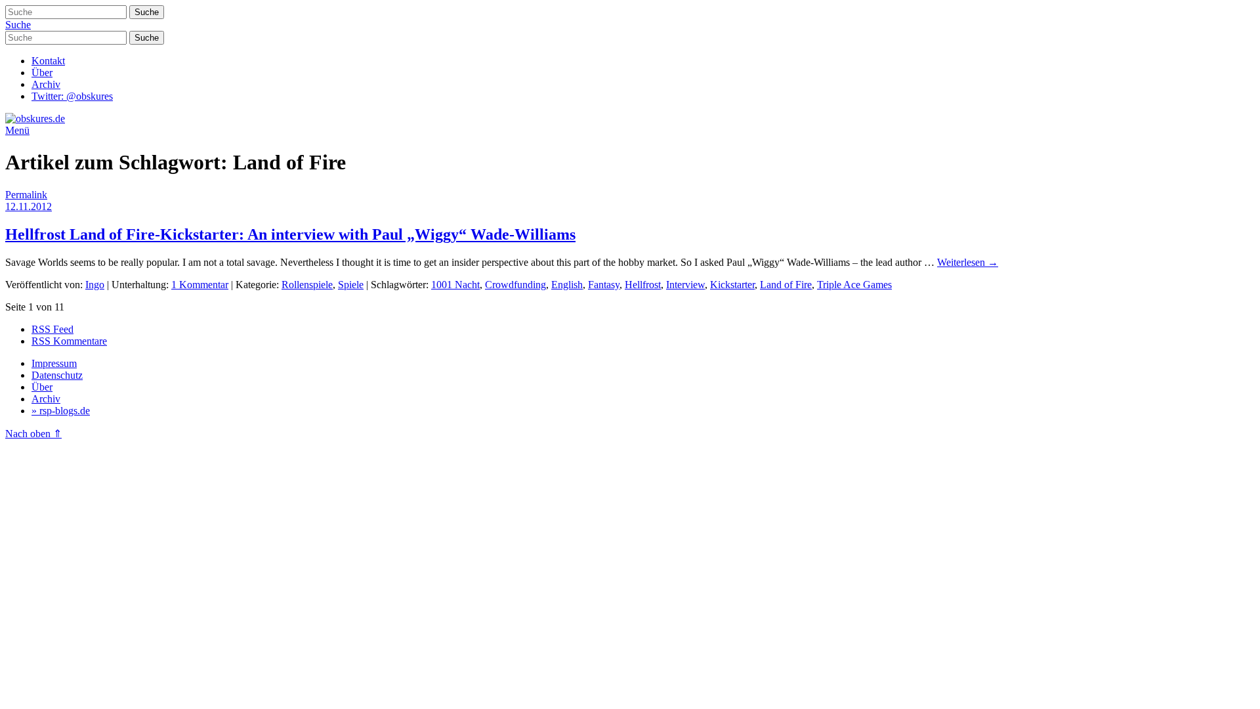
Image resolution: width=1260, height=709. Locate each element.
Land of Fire (786, 284)
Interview (685, 284)
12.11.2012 (28, 206)
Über (42, 72)
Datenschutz (57, 375)
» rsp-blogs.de (61, 410)
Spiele (351, 284)
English (567, 284)
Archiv (46, 84)
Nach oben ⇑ (33, 433)
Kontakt (48, 60)
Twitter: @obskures (72, 96)
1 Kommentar (199, 284)
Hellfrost (643, 284)
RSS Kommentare (69, 341)
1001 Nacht (455, 284)
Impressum (54, 363)
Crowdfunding (515, 284)
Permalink (26, 194)
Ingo (94, 284)
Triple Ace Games (854, 284)
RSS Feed (53, 329)
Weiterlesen (967, 262)
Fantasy (604, 284)
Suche (18, 24)
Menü (17, 130)
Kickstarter (732, 284)
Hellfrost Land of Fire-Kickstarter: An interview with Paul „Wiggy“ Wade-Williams (290, 234)
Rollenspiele (307, 284)
